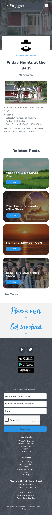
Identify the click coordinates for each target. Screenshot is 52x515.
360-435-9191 (26, 493)
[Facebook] (22, 350)
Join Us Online (26, 464)
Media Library (26, 461)
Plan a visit (26, 312)
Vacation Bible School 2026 (23, 174)
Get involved (26, 328)
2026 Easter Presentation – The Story (25, 207)
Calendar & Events (26, 469)
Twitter (30, 350)
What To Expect (26, 441)
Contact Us (26, 451)
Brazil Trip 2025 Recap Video (23, 274)
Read (13, 182)
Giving (26, 475)
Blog (26, 467)
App (26, 472)
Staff (26, 449)
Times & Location (26, 443)
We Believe (26, 446)
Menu (47, 5)
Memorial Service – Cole (24, 242)
